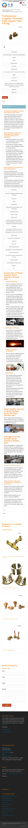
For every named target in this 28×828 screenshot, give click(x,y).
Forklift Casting (5, 806)
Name (3, 671)
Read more (4, 724)
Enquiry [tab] (4, 513)
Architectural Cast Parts (6, 798)
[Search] (22, 5)
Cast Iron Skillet (5, 802)
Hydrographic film (6, 729)
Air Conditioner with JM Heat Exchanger (9, 796)
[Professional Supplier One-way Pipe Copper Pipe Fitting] (14, 35)
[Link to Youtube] (23, 826)
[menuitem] (22, 5)
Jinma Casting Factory (7, 732)
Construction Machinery (6, 804)
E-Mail (4, 677)
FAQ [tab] (4, 510)
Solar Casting (4, 813)
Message (4, 689)
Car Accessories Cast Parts (7, 800)
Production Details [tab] (6, 106)
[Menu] (25, 5)
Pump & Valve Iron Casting (7, 810)
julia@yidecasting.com (9, 0)
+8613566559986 (20, 0)
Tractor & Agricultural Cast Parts (8, 815)
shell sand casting (19, 773)
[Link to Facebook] (21, 826)
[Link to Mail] (25, 826)
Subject (4, 683)
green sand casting (10, 773)
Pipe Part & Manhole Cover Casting (9, 808)
